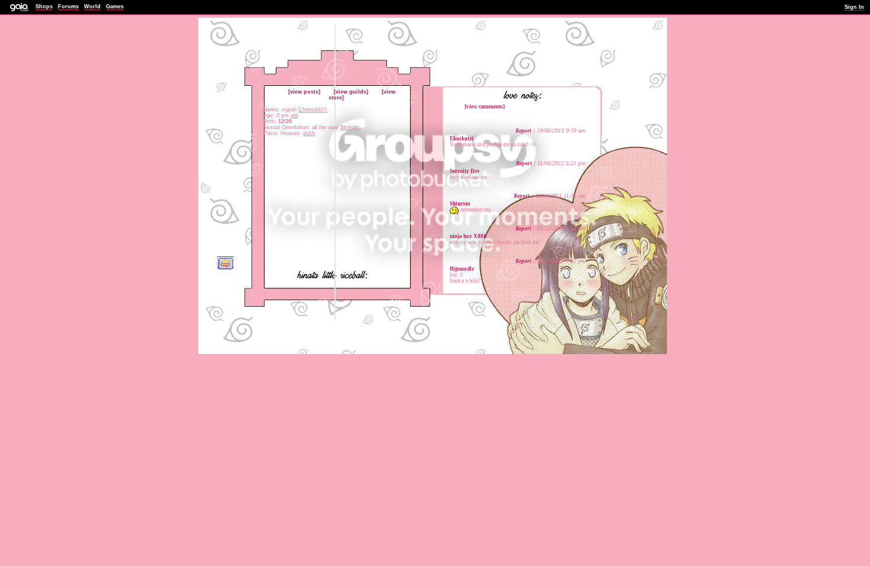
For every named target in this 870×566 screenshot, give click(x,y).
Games (115, 6)
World (92, 6)
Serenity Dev (465, 171)
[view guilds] (351, 92)
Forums (68, 6)
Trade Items (225, 262)
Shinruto (460, 204)
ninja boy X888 (468, 236)
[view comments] (485, 107)
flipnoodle (462, 269)
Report (523, 131)
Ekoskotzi (461, 139)
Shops (44, 6)
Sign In (854, 7)
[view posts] (304, 92)
